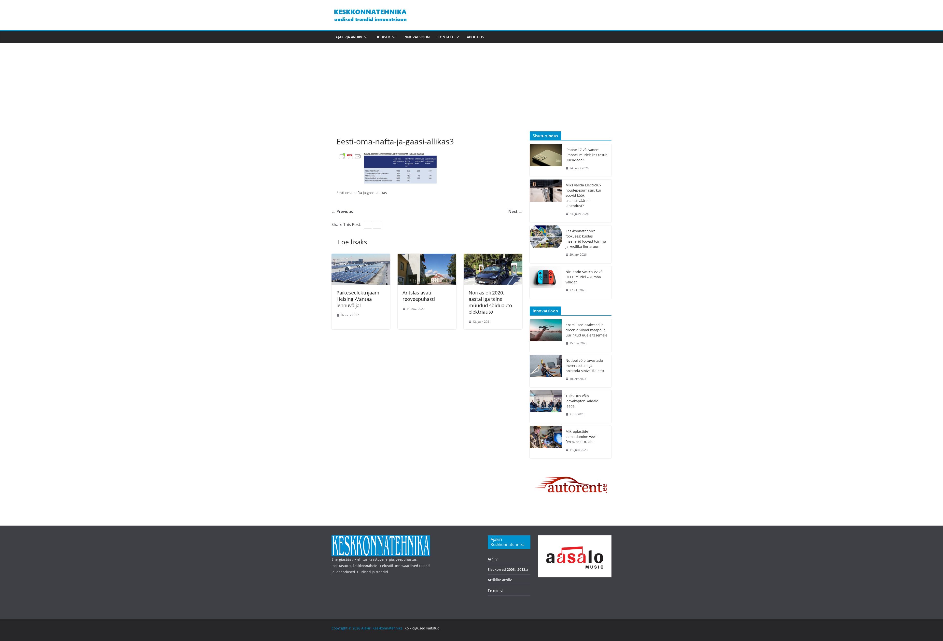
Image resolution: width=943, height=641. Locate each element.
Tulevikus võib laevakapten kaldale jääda (582, 400)
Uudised (382, 37)
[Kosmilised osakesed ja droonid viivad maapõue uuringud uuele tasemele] (546, 335)
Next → (515, 211)
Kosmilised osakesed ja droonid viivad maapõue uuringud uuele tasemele (586, 329)
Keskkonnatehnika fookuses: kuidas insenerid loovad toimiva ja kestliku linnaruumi (586, 239)
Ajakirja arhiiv (348, 37)
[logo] (381, 538)
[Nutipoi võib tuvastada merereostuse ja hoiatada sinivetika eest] (546, 371)
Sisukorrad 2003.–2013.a (508, 569)
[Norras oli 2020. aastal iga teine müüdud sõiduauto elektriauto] (493, 257)
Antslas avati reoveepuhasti (418, 295)
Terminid (495, 590)
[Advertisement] (471, 94)
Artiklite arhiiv (500, 579)
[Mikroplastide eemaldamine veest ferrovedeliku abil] (546, 442)
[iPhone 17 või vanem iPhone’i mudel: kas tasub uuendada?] (546, 160)
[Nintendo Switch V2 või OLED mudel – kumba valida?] (546, 282)
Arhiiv (493, 559)
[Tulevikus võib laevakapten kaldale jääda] (546, 406)
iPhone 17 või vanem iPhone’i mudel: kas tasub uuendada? (587, 154)
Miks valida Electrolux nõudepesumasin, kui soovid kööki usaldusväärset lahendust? (583, 195)
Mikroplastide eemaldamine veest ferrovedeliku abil (582, 436)
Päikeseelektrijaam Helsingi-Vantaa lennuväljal (357, 299)
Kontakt (446, 37)
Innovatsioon (416, 37)
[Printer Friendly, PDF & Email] (349, 156)
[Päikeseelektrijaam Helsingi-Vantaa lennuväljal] (361, 257)
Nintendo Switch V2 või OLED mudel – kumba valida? (584, 276)
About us (475, 37)
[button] (365, 37)
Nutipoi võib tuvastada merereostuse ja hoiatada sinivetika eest (585, 365)
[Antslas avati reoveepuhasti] (427, 257)
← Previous (342, 211)
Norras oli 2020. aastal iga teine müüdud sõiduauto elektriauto (490, 302)
